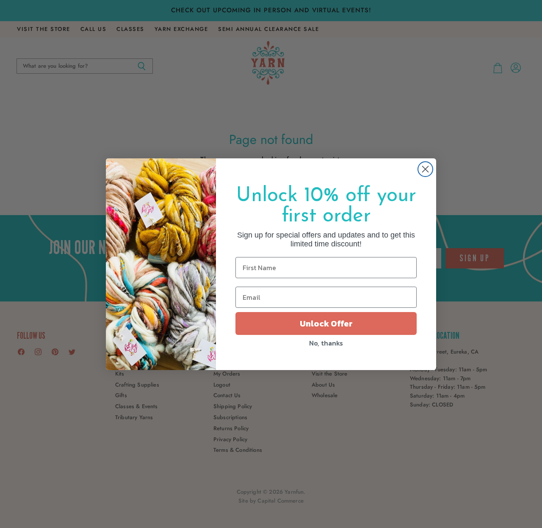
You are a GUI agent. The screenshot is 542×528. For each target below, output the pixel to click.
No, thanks (326, 343)
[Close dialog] (425, 169)
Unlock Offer (326, 323)
